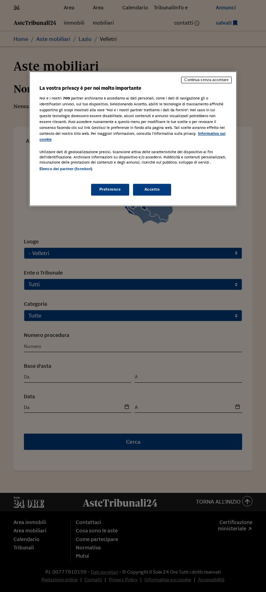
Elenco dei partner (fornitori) (65, 169)
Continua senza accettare (206, 80)
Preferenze (110, 189)
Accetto (152, 189)
